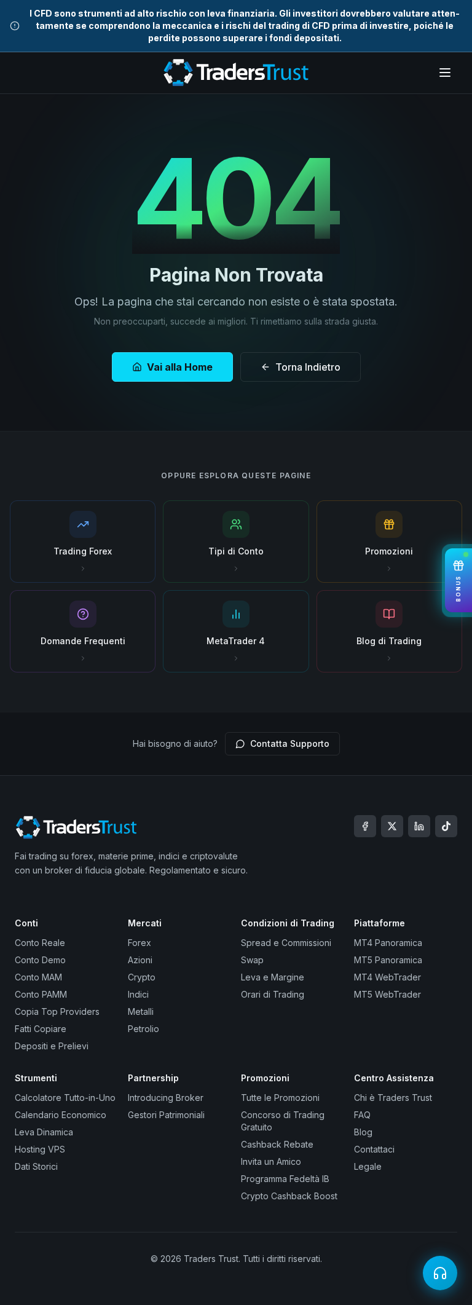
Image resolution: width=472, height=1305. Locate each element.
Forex (139, 942)
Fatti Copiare (40, 1028)
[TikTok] (446, 826)
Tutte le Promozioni (280, 1097)
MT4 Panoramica (388, 942)
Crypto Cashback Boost (289, 1196)
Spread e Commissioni (286, 942)
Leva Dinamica (44, 1132)
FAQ (362, 1115)
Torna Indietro (307, 367)
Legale (368, 1166)
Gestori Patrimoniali (166, 1115)
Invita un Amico (271, 1161)
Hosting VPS (40, 1149)
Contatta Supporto (289, 743)
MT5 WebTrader (387, 994)
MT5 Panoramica (388, 960)
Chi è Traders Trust (393, 1097)
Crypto (141, 977)
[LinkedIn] (419, 826)
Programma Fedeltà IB (285, 1178)
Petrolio (143, 1028)
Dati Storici (36, 1166)
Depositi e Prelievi (51, 1046)
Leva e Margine (272, 977)
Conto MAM (38, 977)
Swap (252, 960)
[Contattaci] (440, 1273)
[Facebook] (365, 826)
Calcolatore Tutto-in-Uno (65, 1097)
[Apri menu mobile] (445, 72)
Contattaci (374, 1149)
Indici (138, 994)
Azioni (140, 960)
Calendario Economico (60, 1115)
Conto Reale (40, 942)
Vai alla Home (180, 367)
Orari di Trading (272, 994)
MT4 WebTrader (387, 977)
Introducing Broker (165, 1097)
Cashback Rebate (277, 1144)
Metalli (141, 1011)
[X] (392, 826)
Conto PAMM (41, 994)
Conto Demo (40, 960)
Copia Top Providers (57, 1011)
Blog (363, 1132)
